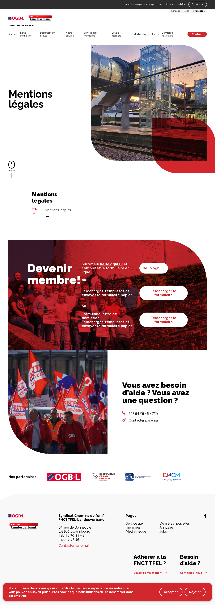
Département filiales (47, 34)
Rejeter (195, 592)
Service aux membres (90, 34)
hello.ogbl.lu (111, 264)
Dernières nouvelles (167, 34)
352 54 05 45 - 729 (143, 413)
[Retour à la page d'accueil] (40, 17)
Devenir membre (116, 34)
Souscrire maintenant (148, 572)
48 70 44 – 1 (74, 535)
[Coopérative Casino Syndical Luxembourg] (103, 477)
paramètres (17, 595)
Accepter (171, 592)
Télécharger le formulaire (163, 293)
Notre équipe (70, 34)
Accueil (12, 34)
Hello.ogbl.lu (154, 268)
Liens (155, 34)
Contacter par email (144, 420)
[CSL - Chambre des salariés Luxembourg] (138, 477)
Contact (197, 34)
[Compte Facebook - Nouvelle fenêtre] (205, 515)
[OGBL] (64, 477)
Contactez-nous (191, 572)
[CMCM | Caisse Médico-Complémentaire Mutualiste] (171, 477)
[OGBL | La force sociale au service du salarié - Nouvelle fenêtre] (23, 516)
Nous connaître (25, 34)
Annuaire (175, 11)
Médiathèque (141, 34)
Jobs (186, 11)
